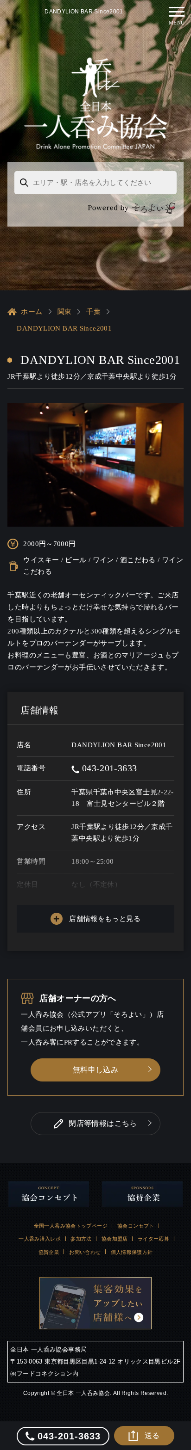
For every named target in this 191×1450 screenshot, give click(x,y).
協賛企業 (49, 1252)
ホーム (31, 311)
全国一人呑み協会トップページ (71, 1226)
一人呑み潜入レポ (40, 1238)
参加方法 (81, 1238)
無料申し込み (95, 1070)
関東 (64, 311)
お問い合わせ (85, 1252)
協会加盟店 (115, 1238)
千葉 (93, 311)
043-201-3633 (108, 768)
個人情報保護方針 (132, 1252)
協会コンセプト (135, 1226)
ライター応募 (153, 1238)
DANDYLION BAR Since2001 (64, 328)
